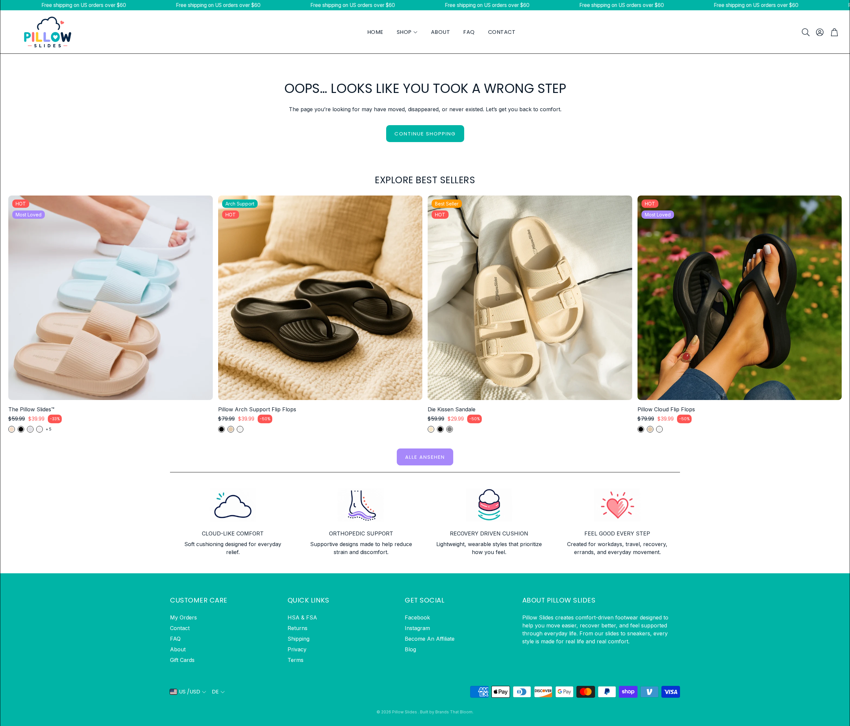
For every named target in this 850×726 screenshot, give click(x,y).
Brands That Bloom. (454, 711)
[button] (805, 32)
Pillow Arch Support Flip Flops (257, 409)
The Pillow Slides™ (31, 409)
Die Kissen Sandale (451, 409)
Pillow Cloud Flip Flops (666, 409)
